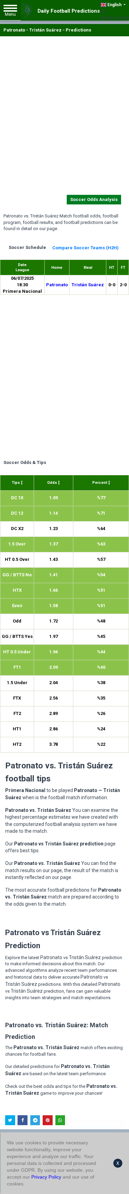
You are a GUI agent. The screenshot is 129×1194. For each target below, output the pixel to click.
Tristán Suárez (88, 284)
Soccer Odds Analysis (94, 199)
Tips (16, 482)
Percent (100, 482)
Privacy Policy (46, 1177)
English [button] (114, 4)
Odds (52, 482)
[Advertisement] (64, 117)
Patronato (57, 284)
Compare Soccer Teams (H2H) (85, 247)
